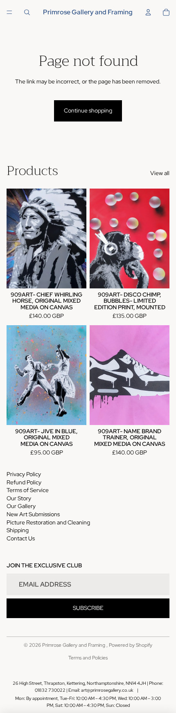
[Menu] (9, 12)
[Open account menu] (148, 12)
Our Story (19, 498)
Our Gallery (21, 506)
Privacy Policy (24, 474)
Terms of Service (28, 490)
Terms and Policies (88, 658)
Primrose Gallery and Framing (74, 645)
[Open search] (27, 12)
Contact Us (21, 538)
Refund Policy (24, 482)
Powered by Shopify (130, 645)
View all (159, 173)
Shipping (18, 530)
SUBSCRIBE (88, 608)
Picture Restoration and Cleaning (48, 522)
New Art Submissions (33, 514)
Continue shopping (88, 110)
